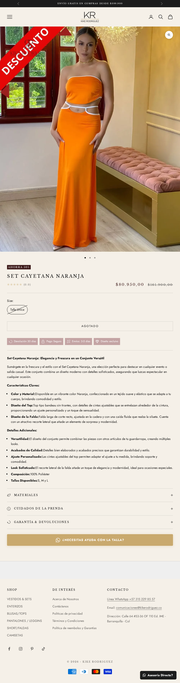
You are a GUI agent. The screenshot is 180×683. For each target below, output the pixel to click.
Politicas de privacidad (67, 613)
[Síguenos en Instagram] (20, 649)
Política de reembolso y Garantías (74, 628)
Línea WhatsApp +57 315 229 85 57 (131, 599)
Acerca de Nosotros (65, 599)
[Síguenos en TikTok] (43, 649)
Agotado (90, 326)
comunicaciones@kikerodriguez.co (139, 607)
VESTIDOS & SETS (19, 599)
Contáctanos (60, 606)
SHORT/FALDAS (18, 628)
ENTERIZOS (15, 606)
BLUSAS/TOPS (17, 613)
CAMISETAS (15, 635)
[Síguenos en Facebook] (9, 649)
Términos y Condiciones (68, 621)
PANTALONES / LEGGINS (24, 621)
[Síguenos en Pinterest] (32, 649)
